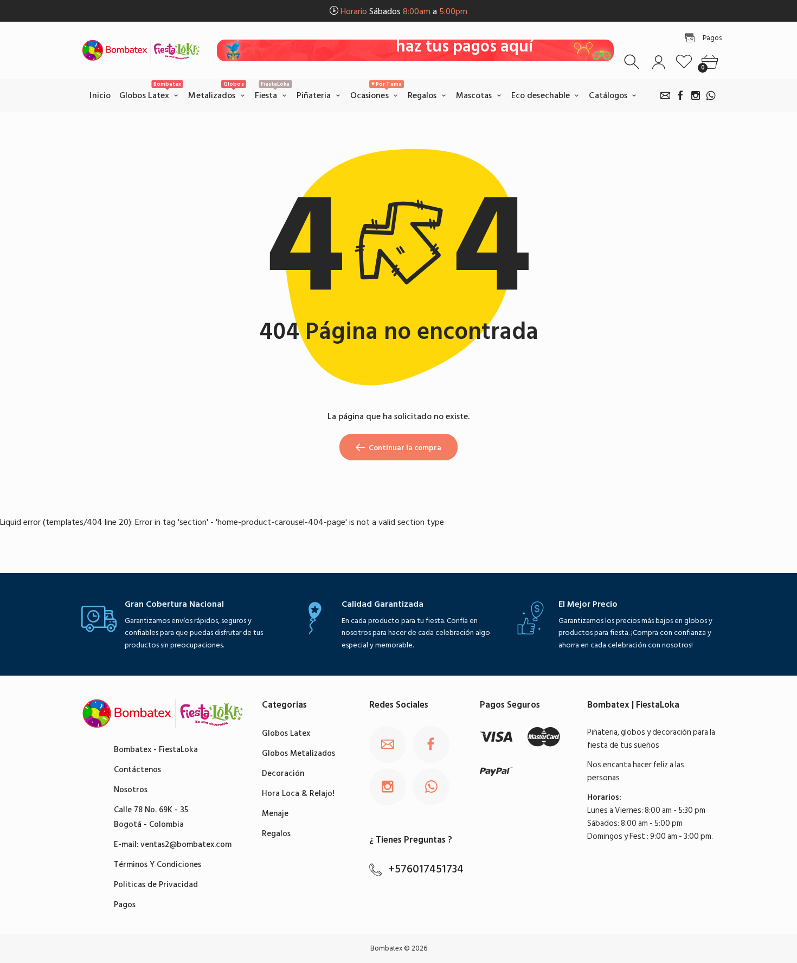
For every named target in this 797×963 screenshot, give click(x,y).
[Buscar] (633, 62)
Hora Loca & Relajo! (298, 793)
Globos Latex (286, 733)
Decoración (283, 773)
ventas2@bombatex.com (186, 844)
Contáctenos (137, 769)
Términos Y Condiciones (157, 864)
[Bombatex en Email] (665, 95)
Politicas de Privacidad (156, 884)
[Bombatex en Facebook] (680, 95)
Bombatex (386, 948)
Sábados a (403, 11)
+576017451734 (426, 869)
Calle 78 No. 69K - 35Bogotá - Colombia (151, 817)
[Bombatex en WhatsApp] (710, 95)
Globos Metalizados (298, 753)
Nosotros (130, 790)
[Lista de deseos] (684, 62)
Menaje (275, 813)
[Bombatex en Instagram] (695, 95)
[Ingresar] (658, 62)
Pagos (125, 904)
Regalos (276, 833)
